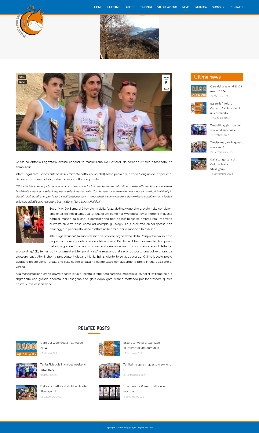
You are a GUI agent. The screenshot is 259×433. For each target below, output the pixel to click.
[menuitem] (98, 7)
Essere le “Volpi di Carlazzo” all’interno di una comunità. (142, 345)
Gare (22, 77)
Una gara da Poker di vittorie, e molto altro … (144, 389)
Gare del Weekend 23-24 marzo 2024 (61, 345)
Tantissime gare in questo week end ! (147, 367)
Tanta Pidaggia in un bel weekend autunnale (63, 367)
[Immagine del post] (26, 348)
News (22, 82)
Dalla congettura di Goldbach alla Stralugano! (63, 389)
